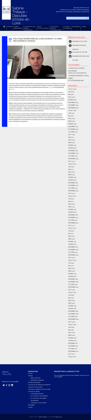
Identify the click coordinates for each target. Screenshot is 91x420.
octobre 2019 (72, 284)
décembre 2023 (73, 150)
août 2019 (71, 289)
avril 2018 (71, 332)
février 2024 (72, 145)
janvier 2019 (72, 308)
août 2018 (71, 322)
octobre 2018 (72, 316)
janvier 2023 (72, 180)
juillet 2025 (72, 110)
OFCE (12, 89)
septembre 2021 (73, 223)
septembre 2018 (73, 319)
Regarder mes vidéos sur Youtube (80, 56)
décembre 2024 (73, 126)
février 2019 (72, 306)
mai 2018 (70, 330)
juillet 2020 (72, 260)
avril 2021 (71, 236)
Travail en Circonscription (43, 27)
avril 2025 (71, 118)
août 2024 (71, 134)
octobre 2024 (72, 132)
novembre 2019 (73, 281)
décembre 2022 (73, 182)
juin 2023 (71, 166)
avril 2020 (71, 268)
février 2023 (72, 177)
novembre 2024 (73, 129)
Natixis (50, 87)
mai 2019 (70, 298)
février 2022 (72, 209)
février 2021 (72, 241)
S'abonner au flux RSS (79, 41)
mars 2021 (71, 239)
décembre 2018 (73, 311)
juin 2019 (71, 295)
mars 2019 (71, 303)
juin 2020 (71, 263)
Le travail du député (67, 27)
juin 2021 (71, 231)
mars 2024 (71, 142)
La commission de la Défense (39, 396)
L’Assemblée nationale (37, 393)
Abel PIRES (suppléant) (37, 380)
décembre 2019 (73, 279)
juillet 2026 (72, 89)
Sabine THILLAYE (36, 378)
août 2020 (71, 257)
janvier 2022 (72, 212)
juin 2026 (71, 91)
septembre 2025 (73, 108)
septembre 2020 (73, 255)
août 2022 (71, 193)
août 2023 (71, 161)
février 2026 (72, 100)
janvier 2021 (72, 244)
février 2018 (72, 338)
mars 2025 (71, 121)
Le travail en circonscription (39, 402)
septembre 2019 (73, 287)
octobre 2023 (72, 156)
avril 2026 (71, 97)
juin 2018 (71, 327)
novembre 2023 (73, 153)
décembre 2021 (73, 215)
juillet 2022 (72, 196)
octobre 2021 (72, 220)
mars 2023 (71, 174)
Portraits (9, 26)
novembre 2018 (73, 314)
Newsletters (76, 26)
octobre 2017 (72, 348)
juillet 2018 (72, 324)
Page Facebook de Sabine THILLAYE (6, 385)
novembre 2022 (73, 185)
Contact (83, 26)
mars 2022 (71, 207)
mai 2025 (70, 116)
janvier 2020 (72, 276)
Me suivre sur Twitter (79, 52)
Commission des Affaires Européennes (28, 42)
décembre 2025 (73, 102)
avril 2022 (71, 204)
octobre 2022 (72, 188)
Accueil (4, 26)
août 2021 (71, 225)
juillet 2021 (72, 228)
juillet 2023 (72, 164)
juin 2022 (71, 199)
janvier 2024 (72, 148)
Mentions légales (43, 417)
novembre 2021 (73, 217)
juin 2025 (71, 113)
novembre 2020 (73, 249)
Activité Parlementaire (18, 27)
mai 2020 (71, 265)
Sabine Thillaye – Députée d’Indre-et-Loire (21, 15)
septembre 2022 (73, 190)
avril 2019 (71, 300)
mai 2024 (71, 137)
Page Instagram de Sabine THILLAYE (9, 385)
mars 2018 (71, 335)
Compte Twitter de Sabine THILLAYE (4, 385)
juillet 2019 (72, 292)
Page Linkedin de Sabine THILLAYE (12, 385)
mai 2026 (71, 94)
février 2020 (72, 273)
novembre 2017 (73, 346)
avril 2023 (71, 172)
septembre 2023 (73, 158)
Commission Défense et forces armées (78, 76)
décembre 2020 (73, 247)
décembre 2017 (73, 343)
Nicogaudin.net (58, 417)
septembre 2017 (73, 351)
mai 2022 (71, 201)
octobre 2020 (72, 252)
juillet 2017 (72, 356)
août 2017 (71, 354)
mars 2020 (71, 271)
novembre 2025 (73, 105)
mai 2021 (70, 233)
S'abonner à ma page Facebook (79, 46)
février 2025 (72, 124)
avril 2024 (71, 140)
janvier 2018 (72, 340)
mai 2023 (71, 169)
